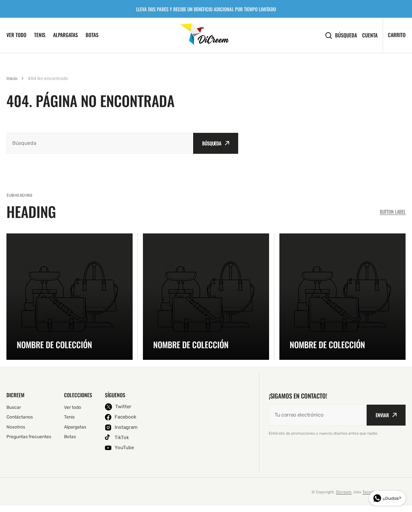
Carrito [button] (397, 35)
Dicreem (343, 492)
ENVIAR (382, 414)
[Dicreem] (206, 35)
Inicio (11, 78)
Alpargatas (65, 35)
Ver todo (16, 35)
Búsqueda (346, 35)
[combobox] (99, 143)
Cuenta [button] (370, 35)
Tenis (39, 35)
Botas (92, 35)
